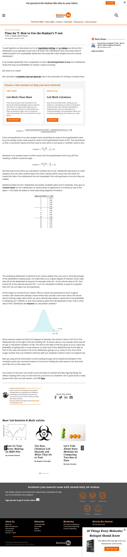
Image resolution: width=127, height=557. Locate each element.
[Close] (125, 530)
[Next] (82, 448)
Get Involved (90, 22)
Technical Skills (37, 22)
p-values (63, 48)
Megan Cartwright (44, 461)
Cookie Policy (17, 542)
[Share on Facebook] (55, 398)
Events (59, 22)
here (43, 378)
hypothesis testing (46, 48)
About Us (8, 524)
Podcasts (68, 22)
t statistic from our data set (28, 76)
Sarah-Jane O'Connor (19, 36)
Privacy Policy (8, 542)
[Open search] (116, 16)
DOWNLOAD (52, 120)
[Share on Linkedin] (66, 398)
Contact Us (9, 531)
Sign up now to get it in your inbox (20, 500)
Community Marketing (71, 526)
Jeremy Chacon (14, 455)
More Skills (50, 22)
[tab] (39, 473)
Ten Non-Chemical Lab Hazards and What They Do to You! (43, 451)
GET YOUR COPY (13, 120)
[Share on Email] (71, 398)
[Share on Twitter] (61, 398)
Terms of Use (24, 542)
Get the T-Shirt (10, 533)
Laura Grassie (71, 464)
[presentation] (14, 432)
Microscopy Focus (99, 524)
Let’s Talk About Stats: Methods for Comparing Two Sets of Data (71, 453)
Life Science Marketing (71, 524)
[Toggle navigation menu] (4, 15)
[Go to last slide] (5, 448)
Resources (78, 22)
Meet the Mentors (11, 526)
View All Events (97, 51)
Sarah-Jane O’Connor (17, 388)
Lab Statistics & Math (12, 30)
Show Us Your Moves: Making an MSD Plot (15, 448)
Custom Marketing (70, 529)
